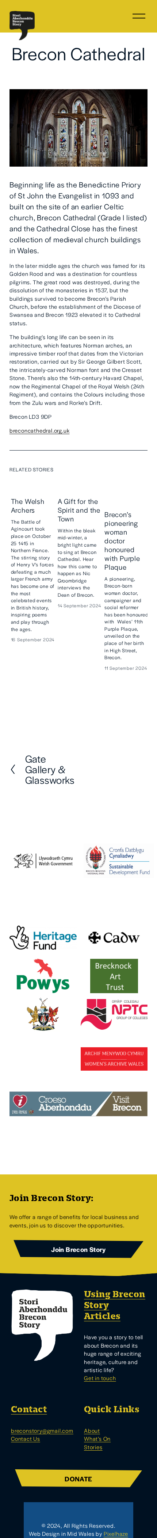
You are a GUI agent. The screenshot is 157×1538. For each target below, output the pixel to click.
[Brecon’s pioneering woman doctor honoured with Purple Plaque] (126, 491)
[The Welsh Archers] (33, 484)
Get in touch (100, 1378)
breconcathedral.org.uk (39, 430)
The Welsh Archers (28, 505)
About (92, 1430)
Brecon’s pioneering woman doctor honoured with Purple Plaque (122, 540)
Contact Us (25, 1438)
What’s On (97, 1438)
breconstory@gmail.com (42, 1430)
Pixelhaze (116, 1533)
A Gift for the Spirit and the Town (79, 510)
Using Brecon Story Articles (114, 1305)
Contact (29, 1409)
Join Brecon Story (78, 1249)
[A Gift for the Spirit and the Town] (80, 484)
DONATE (78, 1478)
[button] (135, 469)
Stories (93, 1447)
